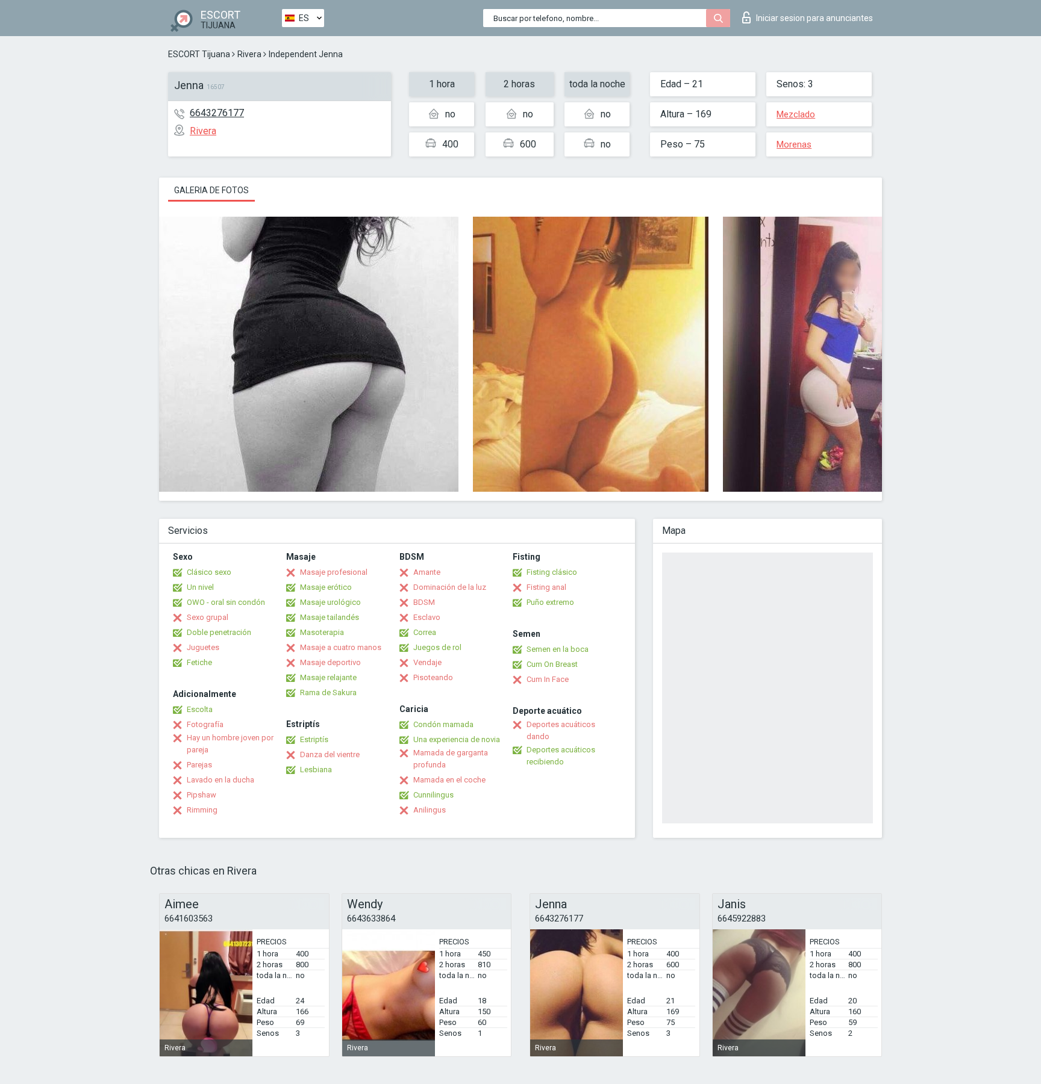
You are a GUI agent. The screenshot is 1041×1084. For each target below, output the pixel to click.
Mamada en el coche (449, 779)
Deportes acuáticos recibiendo (561, 755)
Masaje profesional (333, 572)
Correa (424, 632)
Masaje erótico (326, 587)
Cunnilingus (433, 794)
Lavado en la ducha (220, 779)
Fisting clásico (552, 572)
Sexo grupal (207, 617)
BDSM (424, 602)
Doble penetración (219, 632)
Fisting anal (546, 587)
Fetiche (199, 662)
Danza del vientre (330, 754)
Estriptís (314, 739)
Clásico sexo (209, 572)
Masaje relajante (328, 677)
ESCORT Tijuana (199, 54)
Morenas (794, 144)
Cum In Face (548, 679)
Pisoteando (433, 677)
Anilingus (429, 809)
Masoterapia (322, 632)
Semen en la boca (558, 649)
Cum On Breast (552, 664)
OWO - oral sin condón (226, 602)
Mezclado (796, 114)
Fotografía (205, 724)
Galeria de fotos (211, 190)
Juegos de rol (437, 647)
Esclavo (426, 617)
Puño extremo (550, 602)
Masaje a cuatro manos (340, 647)
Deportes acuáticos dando (561, 730)
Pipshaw (201, 794)
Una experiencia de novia (456, 739)
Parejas (199, 764)
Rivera (249, 54)
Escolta (200, 709)
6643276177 (217, 113)
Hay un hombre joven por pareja (230, 743)
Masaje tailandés (329, 617)
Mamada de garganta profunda (450, 758)
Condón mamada (443, 724)
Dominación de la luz (449, 587)
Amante (426, 572)
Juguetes (203, 647)
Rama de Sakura (328, 692)
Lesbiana (316, 769)
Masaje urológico (330, 602)
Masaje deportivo (330, 662)
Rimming (202, 809)
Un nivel (200, 587)
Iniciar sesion (814, 18)
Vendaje (427, 662)
